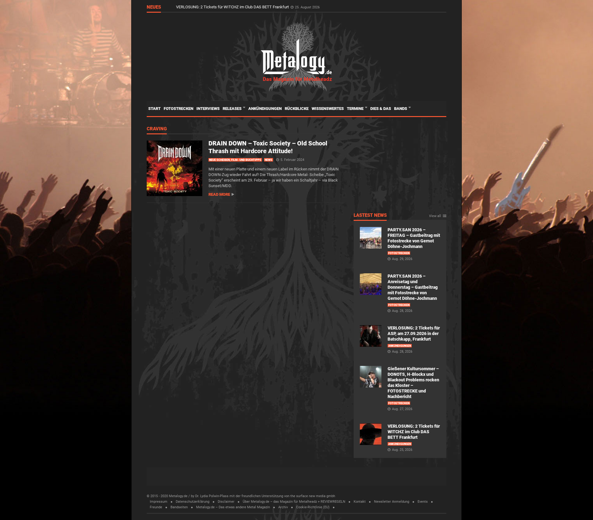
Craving (157, 129)
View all (435, 216)
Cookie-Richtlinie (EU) (313, 507)
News (268, 159)
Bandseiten (179, 507)
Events (423, 502)
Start (154, 108)
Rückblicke (297, 108)
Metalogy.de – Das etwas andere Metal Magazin (233, 507)
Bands (401, 108)
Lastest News (370, 215)
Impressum (158, 502)
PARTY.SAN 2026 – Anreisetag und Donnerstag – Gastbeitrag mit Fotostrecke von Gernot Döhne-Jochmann (413, 287)
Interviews (208, 108)
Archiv (283, 507)
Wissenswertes (328, 108)
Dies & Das (380, 108)
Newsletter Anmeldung (391, 502)
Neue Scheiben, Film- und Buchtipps (235, 159)
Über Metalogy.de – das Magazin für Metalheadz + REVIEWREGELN (294, 502)
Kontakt (360, 502)
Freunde (156, 507)
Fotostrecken (178, 108)
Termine (355, 108)
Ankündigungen (265, 108)
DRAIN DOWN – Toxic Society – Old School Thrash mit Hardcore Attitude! (267, 147)
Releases (232, 108)
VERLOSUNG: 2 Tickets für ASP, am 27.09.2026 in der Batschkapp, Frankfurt (414, 333)
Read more (219, 194)
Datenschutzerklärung (192, 502)
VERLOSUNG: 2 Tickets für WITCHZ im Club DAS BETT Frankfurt (233, 9)
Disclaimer (226, 502)
